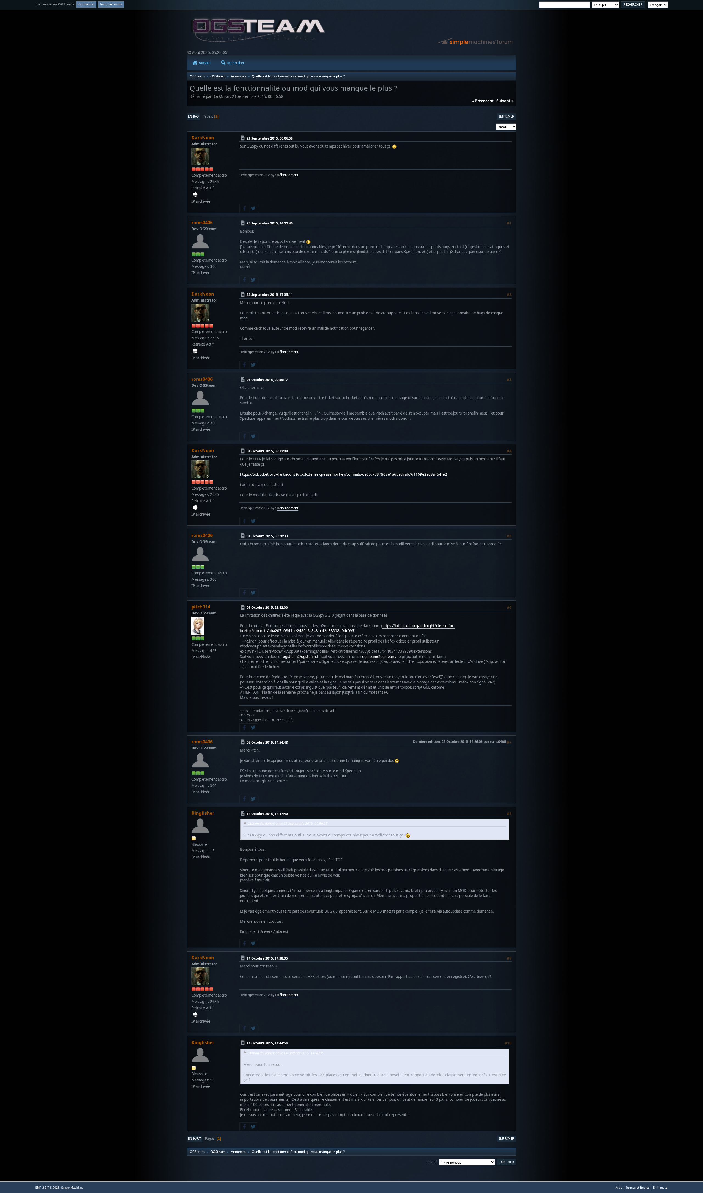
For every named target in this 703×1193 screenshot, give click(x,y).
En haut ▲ (660, 1187)
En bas (193, 116)
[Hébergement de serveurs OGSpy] (195, 194)
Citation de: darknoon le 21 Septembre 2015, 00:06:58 (287, 823)
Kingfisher (202, 813)
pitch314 (200, 607)
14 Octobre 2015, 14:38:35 (267, 958)
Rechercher (235, 62)
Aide (619, 1187)
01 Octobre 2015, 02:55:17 (267, 379)
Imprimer (506, 116)
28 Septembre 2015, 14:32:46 (270, 223)
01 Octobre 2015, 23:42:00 (267, 607)
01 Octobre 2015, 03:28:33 (267, 536)
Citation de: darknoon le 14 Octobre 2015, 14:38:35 (285, 1053)
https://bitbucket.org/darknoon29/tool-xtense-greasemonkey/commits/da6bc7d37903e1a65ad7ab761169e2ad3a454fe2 (343, 474)
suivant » (505, 100)
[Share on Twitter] (253, 208)
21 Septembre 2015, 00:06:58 (270, 138)
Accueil (205, 62)
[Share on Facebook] (244, 208)
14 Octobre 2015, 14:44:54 (267, 1043)
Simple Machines (72, 1187)
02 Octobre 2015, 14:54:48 (267, 742)
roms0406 (202, 222)
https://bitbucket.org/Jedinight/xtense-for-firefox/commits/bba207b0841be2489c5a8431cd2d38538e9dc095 (347, 628)
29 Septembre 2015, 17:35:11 (270, 294)
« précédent (483, 100)
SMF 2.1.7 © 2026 (47, 1187)
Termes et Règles (637, 1187)
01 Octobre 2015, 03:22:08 (267, 451)
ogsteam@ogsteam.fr (301, 656)
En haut (194, 1138)
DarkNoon (202, 138)
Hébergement (287, 175)
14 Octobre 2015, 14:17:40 (267, 813)
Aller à (432, 1161)
